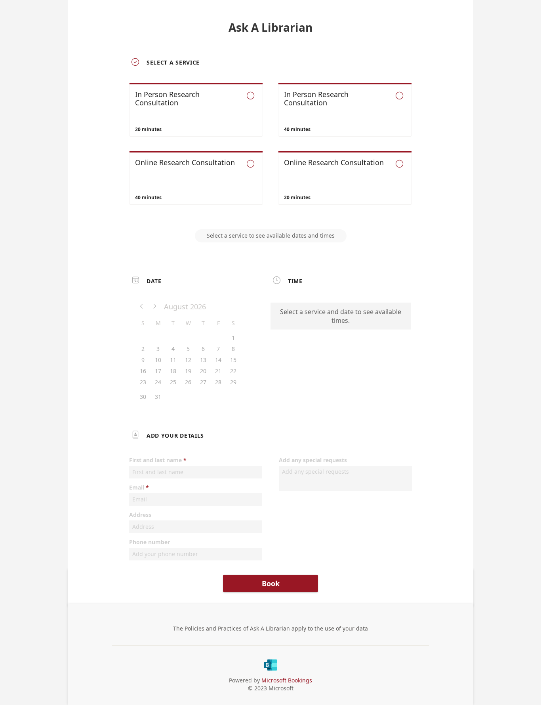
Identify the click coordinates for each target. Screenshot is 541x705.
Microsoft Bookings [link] (286, 680)
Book (271, 583)
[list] (270, 151)
